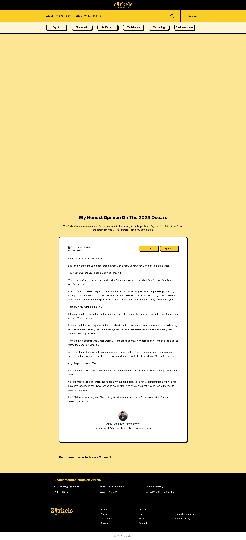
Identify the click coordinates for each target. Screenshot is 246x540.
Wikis (141, 518)
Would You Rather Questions (161, 492)
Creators (143, 509)
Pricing (104, 514)
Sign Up (192, 16)
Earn (141, 514)
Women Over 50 (108, 492)
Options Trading (154, 486)
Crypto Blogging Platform (67, 486)
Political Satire (61, 492)
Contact (179, 509)
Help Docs (106, 518)
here (70, 374)
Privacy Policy (182, 518)
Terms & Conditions (185, 514)
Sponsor (169, 248)
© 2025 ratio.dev (123, 536)
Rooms (104, 523)
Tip (149, 248)
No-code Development (112, 486)
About (103, 509)
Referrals (143, 523)
